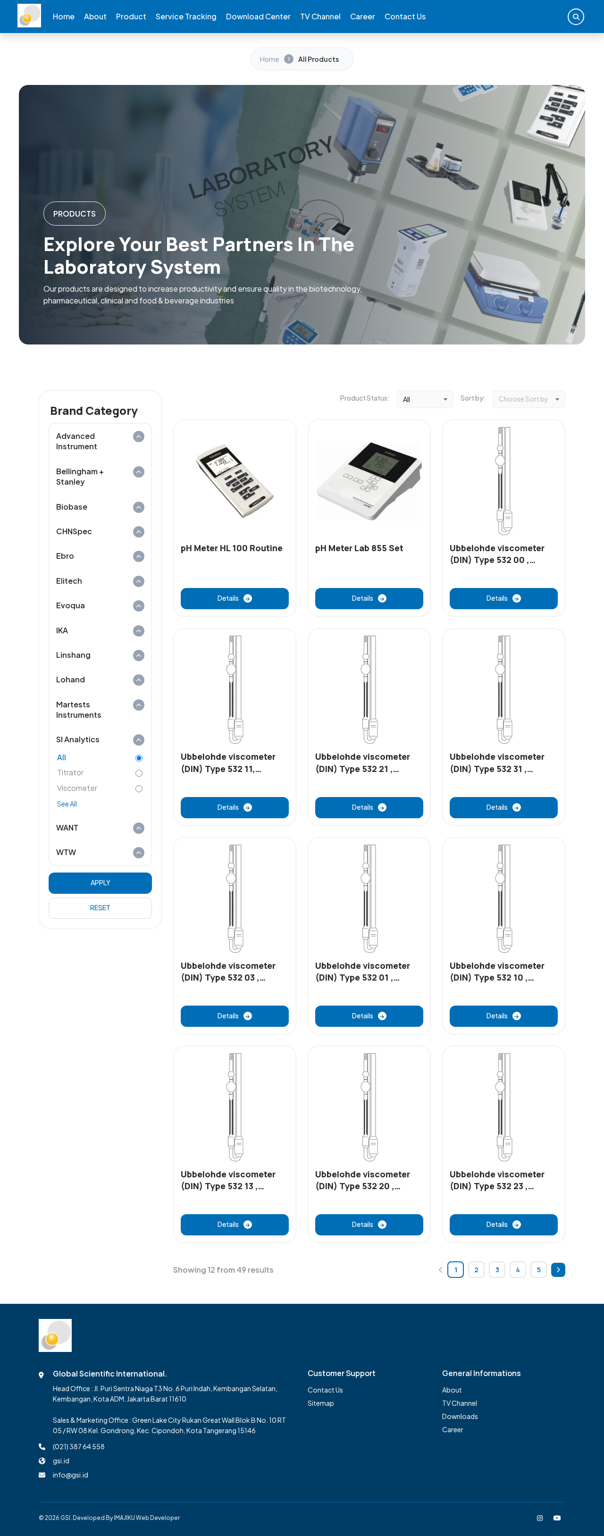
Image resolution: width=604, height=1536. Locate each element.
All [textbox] (406, 399)
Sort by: (473, 398)
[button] (100, 441)
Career (362, 16)
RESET (100, 907)
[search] (576, 16)
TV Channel (320, 16)
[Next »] (558, 1270)
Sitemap (321, 1403)
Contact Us (405, 16)
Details (229, 598)
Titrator (70, 772)
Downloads (460, 1416)
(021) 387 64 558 (79, 1446)
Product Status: (365, 398)
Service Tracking (186, 16)
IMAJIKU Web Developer (147, 1517)
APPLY (100, 882)
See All (67, 803)
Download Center (258, 16)
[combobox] (425, 399)
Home (64, 16)
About (95, 16)
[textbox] (529, 399)
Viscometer (77, 788)
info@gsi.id (70, 1474)
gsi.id (61, 1460)
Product (131, 16)
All (61, 757)
